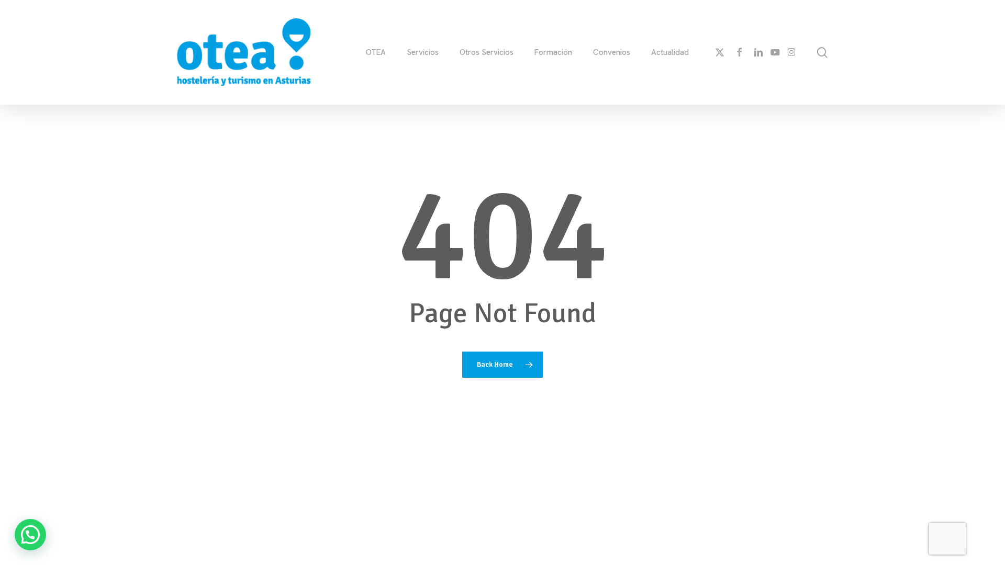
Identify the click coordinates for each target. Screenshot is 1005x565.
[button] (30, 534)
